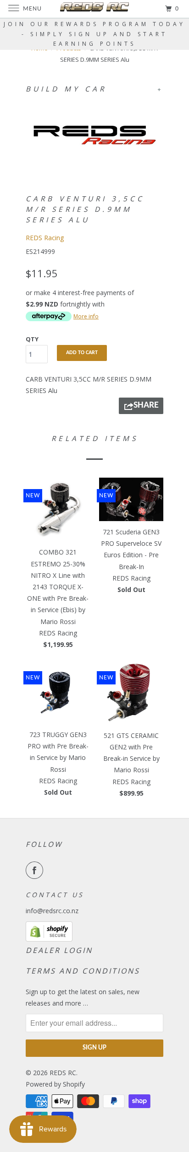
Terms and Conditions (83, 971)
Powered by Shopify (55, 1084)
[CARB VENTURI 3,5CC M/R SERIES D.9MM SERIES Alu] (94, 135)
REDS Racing (45, 237)
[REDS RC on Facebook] (36, 870)
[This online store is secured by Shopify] (49, 939)
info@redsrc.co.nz (52, 910)
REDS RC (63, 1072)
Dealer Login (59, 950)
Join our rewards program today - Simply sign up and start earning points (94, 34)
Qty (32, 339)
